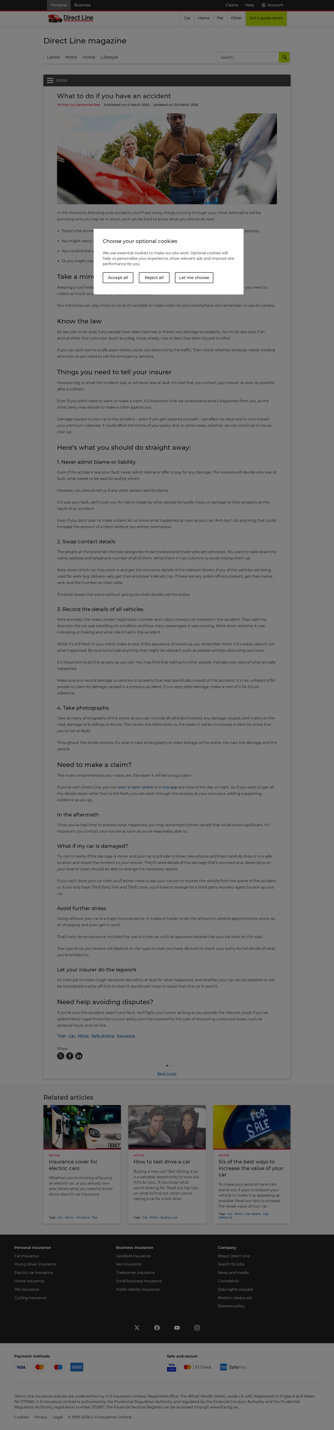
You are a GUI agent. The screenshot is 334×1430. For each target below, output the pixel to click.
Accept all (118, 277)
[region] (169, 261)
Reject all (154, 277)
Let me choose (194, 277)
